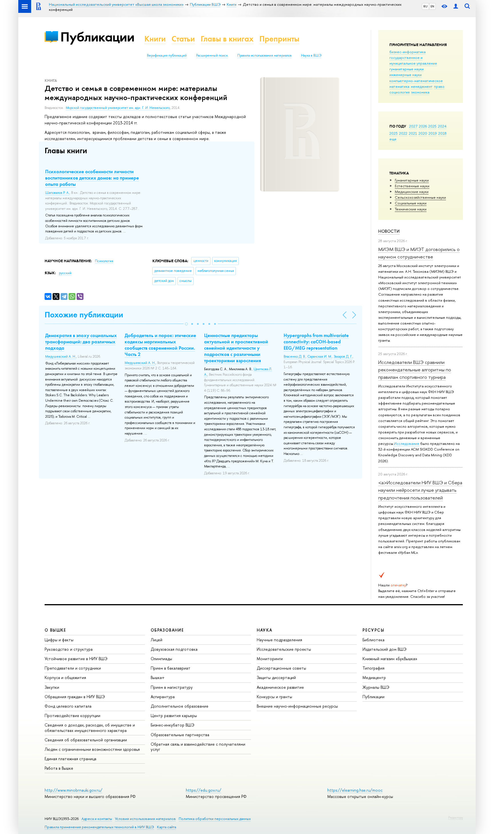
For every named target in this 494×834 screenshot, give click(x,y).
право (439, 86)
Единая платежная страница (70, 758)
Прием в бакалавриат (170, 668)
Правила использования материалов (264, 55)
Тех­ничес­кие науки (411, 209)
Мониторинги (270, 658)
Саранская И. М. (319, 356)
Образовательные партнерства (180, 734)
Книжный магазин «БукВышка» (389, 658)
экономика (420, 92)
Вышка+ (158, 677)
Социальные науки (411, 203)
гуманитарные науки (406, 68)
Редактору (455, 817)
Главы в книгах (227, 39)
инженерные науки (405, 74)
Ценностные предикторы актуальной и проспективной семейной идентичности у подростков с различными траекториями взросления (236, 348)
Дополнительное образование (179, 706)
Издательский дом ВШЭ (384, 649)
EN (432, 6)
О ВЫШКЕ (55, 630)
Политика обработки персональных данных (215, 818)
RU (425, 6)
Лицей (156, 639)
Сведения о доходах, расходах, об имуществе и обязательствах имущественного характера (90, 727)
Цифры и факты (59, 639)
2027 (413, 126)
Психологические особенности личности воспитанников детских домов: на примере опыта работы (92, 177)
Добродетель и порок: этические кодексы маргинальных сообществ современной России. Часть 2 (160, 344)
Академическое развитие (280, 687)
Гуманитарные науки (412, 180)
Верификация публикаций (167, 55)
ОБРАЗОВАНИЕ (167, 630)
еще (393, 139)
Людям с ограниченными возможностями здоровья (92, 749)
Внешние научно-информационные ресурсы (297, 706)
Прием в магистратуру (172, 687)
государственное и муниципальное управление (413, 60)
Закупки (52, 687)
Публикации (97, 36)
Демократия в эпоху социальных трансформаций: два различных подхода (81, 341)
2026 (423, 126)
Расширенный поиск (212, 55)
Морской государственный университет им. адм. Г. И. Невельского (118, 108)
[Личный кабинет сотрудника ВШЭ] (455, 6)
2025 (432, 126)
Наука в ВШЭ (311, 55)
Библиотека (373, 639)
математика (399, 86)
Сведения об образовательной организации (86, 740)
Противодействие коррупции (72, 715)
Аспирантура (163, 696)
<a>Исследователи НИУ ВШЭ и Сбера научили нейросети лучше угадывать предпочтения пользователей (420, 490)
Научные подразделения (279, 639)
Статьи (183, 39)
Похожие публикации (84, 315)
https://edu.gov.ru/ (203, 790)
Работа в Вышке (59, 768)
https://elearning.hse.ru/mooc (355, 790)
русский (65, 273)
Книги (155, 39)
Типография (373, 668)
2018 (442, 133)
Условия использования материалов (145, 818)
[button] (186, 324)
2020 (423, 133)
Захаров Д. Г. (343, 356)
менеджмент (422, 86)
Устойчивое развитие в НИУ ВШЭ (76, 658)
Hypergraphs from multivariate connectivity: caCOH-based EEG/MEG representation (316, 341)
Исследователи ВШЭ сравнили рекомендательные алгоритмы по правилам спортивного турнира (414, 370)
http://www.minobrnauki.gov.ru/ (73, 790)
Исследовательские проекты (284, 649)
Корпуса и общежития (65, 677)
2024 (442, 126)
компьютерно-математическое (416, 80)
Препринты (279, 39)
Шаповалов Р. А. (57, 192)
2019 (433, 133)
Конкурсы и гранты (274, 696)
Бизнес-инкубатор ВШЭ (172, 725)
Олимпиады (161, 658)
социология (399, 92)
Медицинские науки (412, 191)
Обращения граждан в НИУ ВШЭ (75, 696)
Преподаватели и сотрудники (73, 668)
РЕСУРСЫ (373, 630)
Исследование (406, 443)
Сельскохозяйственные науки (420, 197)
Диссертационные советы (281, 668)
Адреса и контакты (96, 818)
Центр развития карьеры (174, 715)
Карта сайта (166, 827)
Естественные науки (412, 185)
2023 (393, 133)
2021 (413, 133)
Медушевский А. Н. (60, 356)
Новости (389, 231)
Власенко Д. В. (295, 356)
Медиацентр (374, 677)
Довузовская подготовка (174, 649)
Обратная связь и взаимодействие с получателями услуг (198, 746)
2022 (403, 133)
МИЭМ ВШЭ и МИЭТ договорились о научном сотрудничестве (419, 253)
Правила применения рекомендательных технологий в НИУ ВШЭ (99, 827)
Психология (104, 261)
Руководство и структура (69, 649)
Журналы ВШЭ (375, 687)
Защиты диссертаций (276, 677)
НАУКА (264, 630)
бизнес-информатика (407, 51)
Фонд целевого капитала (68, 706)
